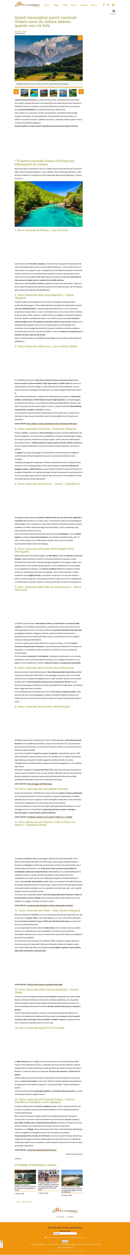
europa (18, 1201)
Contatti (70, 1217)
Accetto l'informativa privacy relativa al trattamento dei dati (66, 1237)
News (93, 5)
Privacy (1, 1245)
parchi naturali (27, 1201)
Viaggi (56, 5)
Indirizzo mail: (65, 1231)
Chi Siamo (60, 1217)
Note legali (82, 1251)
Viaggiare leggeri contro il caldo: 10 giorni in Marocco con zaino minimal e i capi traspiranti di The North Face (48, 1186)
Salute (73, 5)
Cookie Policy (59, 1251)
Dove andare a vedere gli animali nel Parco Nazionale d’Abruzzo (52, 424)
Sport (47, 5)
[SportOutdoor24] (65, 1210)
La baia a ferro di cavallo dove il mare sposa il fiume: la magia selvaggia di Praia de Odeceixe (71, 1189)
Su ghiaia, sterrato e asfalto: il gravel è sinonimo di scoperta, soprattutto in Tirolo (25, 1187)
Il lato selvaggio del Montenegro (39, 784)
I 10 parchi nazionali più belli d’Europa (41, 1150)
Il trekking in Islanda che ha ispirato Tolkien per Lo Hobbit (49, 817)
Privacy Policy (50, 1251)
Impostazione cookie (65, 1221)
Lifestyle (83, 5)
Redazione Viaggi (20, 31)
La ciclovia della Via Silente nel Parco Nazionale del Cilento (50, 905)
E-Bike (65, 5)
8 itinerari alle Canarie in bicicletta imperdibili (44, 985)
